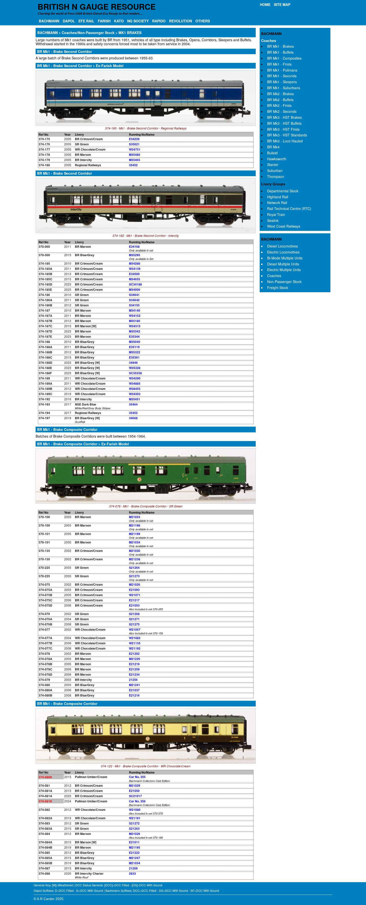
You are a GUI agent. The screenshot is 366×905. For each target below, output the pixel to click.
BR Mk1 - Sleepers (282, 81)
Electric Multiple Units (284, 269)
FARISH (104, 20)
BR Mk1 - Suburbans (283, 87)
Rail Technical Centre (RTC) (289, 208)
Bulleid (272, 152)
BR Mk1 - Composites (284, 58)
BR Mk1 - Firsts (279, 64)
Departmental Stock (282, 190)
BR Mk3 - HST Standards (287, 134)
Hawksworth (276, 158)
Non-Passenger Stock (284, 281)
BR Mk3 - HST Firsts (283, 129)
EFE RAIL (86, 20)
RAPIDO (159, 20)
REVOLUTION (180, 20)
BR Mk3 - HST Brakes (284, 117)
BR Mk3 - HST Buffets (284, 123)
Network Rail (277, 202)
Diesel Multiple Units (283, 263)
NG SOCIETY (138, 20)
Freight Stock (277, 287)
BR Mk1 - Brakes (280, 46)
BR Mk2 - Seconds (282, 111)
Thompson (275, 176)
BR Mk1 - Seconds (282, 75)
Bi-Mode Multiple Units (285, 257)
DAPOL (69, 20)
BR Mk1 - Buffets (280, 52)
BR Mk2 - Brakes (280, 93)
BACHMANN (49, 20)
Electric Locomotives (283, 251)
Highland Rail (277, 196)
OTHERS (202, 20)
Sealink (273, 220)
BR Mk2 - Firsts (279, 105)
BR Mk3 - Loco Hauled (285, 140)
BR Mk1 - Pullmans (282, 70)
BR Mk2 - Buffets (280, 99)
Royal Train (276, 214)
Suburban (275, 170)
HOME (265, 4)
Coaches (268, 40)
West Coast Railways (283, 226)
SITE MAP (282, 4)
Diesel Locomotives (282, 246)
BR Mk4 (273, 146)
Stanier (272, 164)
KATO (119, 20)
